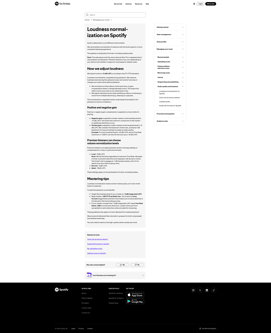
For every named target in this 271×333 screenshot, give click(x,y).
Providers (85, 303)
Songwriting (113, 303)
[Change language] (194, 4)
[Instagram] (193, 290)
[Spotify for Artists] (62, 4)
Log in (200, 4)
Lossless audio (164, 101)
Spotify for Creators (116, 298)
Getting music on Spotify (96, 253)
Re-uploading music (94, 248)
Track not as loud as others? (97, 239)
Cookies (90, 328)
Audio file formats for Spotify (98, 244)
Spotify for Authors (116, 293)
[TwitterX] (200, 290)
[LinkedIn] (206, 290)
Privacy (81, 328)
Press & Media (87, 298)
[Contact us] (142, 275)
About (84, 293)
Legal (73, 328)
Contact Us (86, 313)
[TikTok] (213, 290)
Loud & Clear (86, 308)
